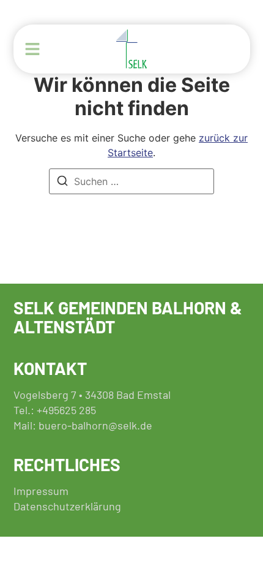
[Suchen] (62, 182)
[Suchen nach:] (131, 181)
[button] (32, 49)
